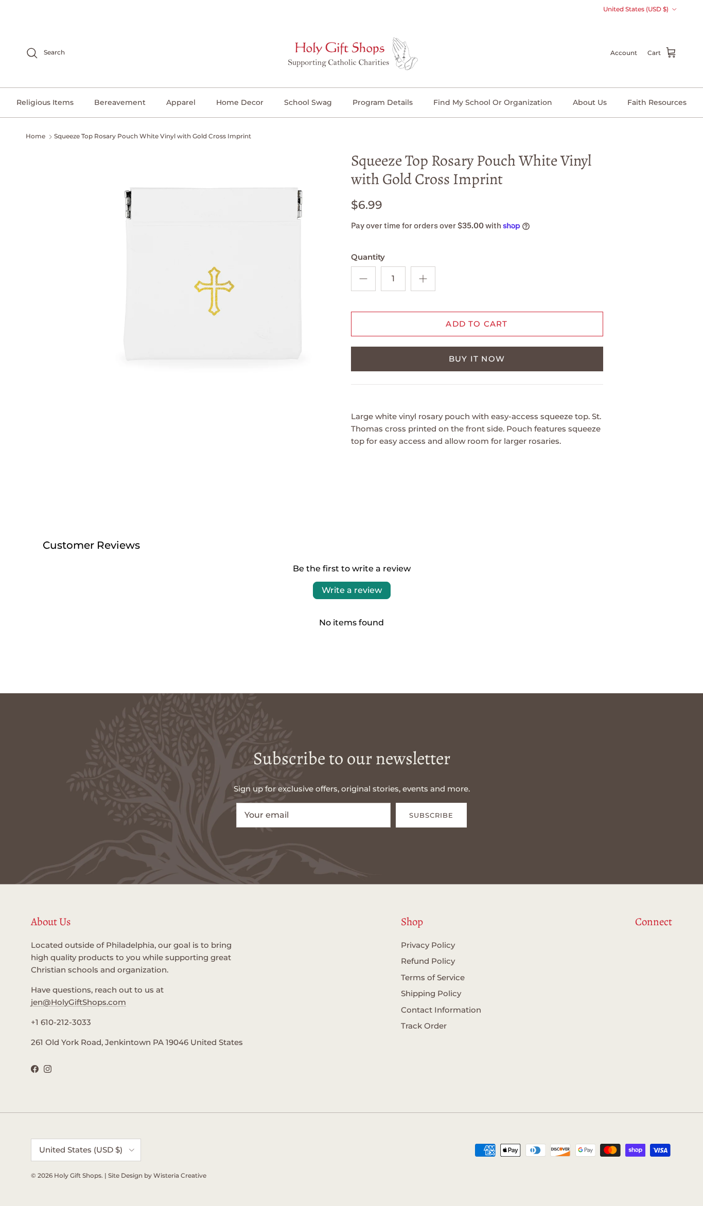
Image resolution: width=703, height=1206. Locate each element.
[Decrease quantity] (363, 278)
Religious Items (45, 102)
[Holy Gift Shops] (352, 53)
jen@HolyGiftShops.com (78, 1002)
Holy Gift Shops (77, 1175)
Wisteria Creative (179, 1175)
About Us (590, 102)
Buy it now (477, 359)
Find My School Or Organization (492, 102)
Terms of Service (433, 977)
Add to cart (476, 324)
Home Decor (239, 102)
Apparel (181, 102)
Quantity (368, 257)
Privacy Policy (428, 945)
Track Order (424, 1026)
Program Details (383, 102)
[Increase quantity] (423, 278)
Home (35, 136)
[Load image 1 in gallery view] (214, 265)
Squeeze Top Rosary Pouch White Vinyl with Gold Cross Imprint (152, 136)
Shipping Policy (431, 993)
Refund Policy (428, 961)
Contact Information (441, 1010)
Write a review (352, 590)
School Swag (308, 102)
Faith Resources (657, 102)
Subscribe (431, 815)
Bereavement (120, 102)
